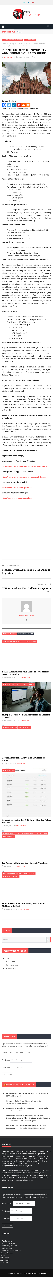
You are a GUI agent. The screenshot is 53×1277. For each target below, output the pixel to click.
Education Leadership (10, 728)
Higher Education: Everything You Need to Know (23, 759)
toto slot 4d (4, 1262)
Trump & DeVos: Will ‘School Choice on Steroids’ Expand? (26, 716)
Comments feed (12, 965)
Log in (8, 958)
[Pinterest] (19, 105)
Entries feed (10, 961)
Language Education (28, 833)
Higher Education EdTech (10, 876)
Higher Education (30, 40)
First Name (6, 1060)
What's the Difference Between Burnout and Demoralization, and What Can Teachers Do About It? (28, 1116)
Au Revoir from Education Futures (20, 1093)
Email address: (7, 1052)
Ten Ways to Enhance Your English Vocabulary (26, 863)
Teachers (31, 685)
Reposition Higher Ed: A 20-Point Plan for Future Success (26, 821)
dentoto (3, 1255)
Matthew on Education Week (20, 1085)
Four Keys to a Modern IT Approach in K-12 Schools (27, 1108)
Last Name (6, 1067)
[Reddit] (23, 105)
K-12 (18, 833)
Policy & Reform (21, 685)
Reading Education (8, 836)
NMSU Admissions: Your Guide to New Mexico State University (25, 673)
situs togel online (6, 1253)
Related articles (9, 634)
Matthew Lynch (8, 57)
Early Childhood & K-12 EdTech (12, 873)
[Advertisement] (26, 528)
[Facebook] (4, 105)
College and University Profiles (12, 40)
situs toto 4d (4, 1257)
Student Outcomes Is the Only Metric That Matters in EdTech (23, 904)
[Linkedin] (14, 105)
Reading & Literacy (42, 833)
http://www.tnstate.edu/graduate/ (17, 487)
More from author (25, 634)
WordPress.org (11, 968)
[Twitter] (9, 105)
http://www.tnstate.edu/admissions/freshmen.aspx (25, 466)
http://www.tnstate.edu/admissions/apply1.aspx (23, 477)
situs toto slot (5, 1260)
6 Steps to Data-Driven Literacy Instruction (24, 1101)
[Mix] (28, 105)
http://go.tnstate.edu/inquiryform (17, 498)
